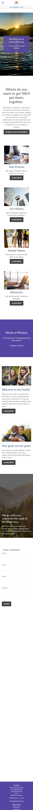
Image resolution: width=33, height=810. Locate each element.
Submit (6, 604)
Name (4, 553)
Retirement (16, 807)
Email (4, 565)
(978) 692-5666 (18, 788)
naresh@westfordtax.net (16, 801)
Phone (4, 576)
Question (5, 588)
